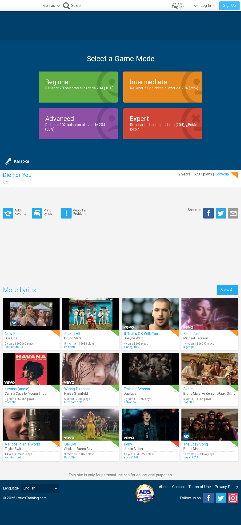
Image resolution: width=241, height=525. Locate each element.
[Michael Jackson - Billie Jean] (209, 314)
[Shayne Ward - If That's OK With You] (150, 314)
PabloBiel (70, 347)
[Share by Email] (233, 213)
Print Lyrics (48, 211)
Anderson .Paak (213, 393)
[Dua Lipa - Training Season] (150, 369)
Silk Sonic (234, 393)
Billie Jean (192, 333)
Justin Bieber (133, 449)
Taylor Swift (14, 449)
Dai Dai (70, 444)
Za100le (188, 402)
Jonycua (222, 174)
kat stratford (13, 457)
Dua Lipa (11, 338)
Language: (11, 488)
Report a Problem (79, 211)
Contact (178, 487)
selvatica (130, 402)
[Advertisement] (120, 25)
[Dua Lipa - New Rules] (31, 314)
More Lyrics (19, 290)
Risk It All (72, 333)
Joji (7, 182)
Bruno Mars (72, 338)
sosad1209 (131, 457)
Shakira (70, 449)
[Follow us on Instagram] (233, 498)
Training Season (137, 389)
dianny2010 (131, 347)
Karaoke (21, 161)
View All (227, 290)
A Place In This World (22, 444)
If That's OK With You (141, 333)
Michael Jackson (195, 338)
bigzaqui (188, 347)
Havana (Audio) (17, 389)
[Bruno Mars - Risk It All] (90, 314)
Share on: (195, 209)
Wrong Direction (77, 389)
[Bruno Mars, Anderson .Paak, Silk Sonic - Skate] (209, 369)
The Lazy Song (195, 444)
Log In (206, 5)
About (164, 487)
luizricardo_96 (14, 347)
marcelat (10, 402)
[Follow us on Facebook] (208, 498)
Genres (49, 5)
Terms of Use (200, 487)
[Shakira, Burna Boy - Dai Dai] (90, 425)
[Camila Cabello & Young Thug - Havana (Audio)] (31, 369)
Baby (128, 444)
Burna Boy (84, 449)
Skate (188, 389)
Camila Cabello (16, 393)
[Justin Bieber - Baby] (150, 425)
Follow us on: (190, 498)
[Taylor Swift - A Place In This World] (31, 425)
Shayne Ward (134, 338)
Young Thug (37, 393)
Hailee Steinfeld (76, 393)
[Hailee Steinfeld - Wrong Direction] (90, 369)
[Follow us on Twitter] (221, 498)
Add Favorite (21, 211)
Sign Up (229, 5)
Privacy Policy (226, 487)
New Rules (14, 333)
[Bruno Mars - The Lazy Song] (209, 425)
